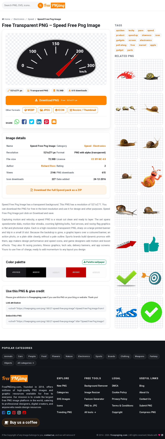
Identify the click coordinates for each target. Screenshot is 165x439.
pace (140, 30)
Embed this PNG (14, 315)
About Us (144, 392)
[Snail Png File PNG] (126, 176)
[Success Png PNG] (151, 278)
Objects (8, 363)
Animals (8, 356)
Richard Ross (48, 166)
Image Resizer (92, 392)
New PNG (62, 386)
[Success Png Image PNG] (151, 312)
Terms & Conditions (122, 405)
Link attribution (13, 303)
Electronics (99, 146)
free (133, 45)
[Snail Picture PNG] (151, 176)
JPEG (46, 110)
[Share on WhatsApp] (17, 123)
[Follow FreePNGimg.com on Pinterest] (14, 412)
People (32, 356)
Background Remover (96, 386)
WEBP (30, 110)
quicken (120, 30)
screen (132, 40)
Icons (60, 405)
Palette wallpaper (95, 262)
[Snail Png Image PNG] (151, 109)
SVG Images (63, 399)
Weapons (139, 356)
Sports (99, 356)
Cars (20, 356)
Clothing (125, 356)
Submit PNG (145, 405)
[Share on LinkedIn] (39, 123)
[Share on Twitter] (31, 123)
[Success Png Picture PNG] (151, 244)
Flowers (56, 356)
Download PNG (58, 100)
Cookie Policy (119, 392)
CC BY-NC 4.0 (98, 159)
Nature (69, 356)
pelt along (121, 45)
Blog (141, 386)
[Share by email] (54, 123)
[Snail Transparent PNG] (151, 210)
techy (131, 30)
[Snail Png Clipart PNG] (151, 75)
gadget (119, 50)
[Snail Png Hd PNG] (126, 109)
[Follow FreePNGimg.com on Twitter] (8, 412)
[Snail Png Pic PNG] (151, 142)
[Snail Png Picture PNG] (126, 142)
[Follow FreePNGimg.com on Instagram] (19, 412)
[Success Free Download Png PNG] (126, 312)
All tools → (90, 412)
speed (150, 30)
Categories (63, 392)
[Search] (40, 5)
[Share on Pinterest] (46, 123)
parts (130, 50)
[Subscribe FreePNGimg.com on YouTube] (24, 412)
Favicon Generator (94, 399)
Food (43, 356)
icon (157, 35)
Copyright (117, 412)
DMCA (115, 386)
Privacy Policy (119, 399)
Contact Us (145, 399)
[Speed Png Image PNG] (126, 75)
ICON (61, 110)
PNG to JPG (90, 405)
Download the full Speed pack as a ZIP (58, 190)
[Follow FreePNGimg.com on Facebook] (3, 412)
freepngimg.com (119, 435)
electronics (146, 40)
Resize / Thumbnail (84, 110)
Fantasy (153, 356)
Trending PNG (64, 412)
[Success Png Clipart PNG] (126, 244)
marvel (142, 45)
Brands (111, 356)
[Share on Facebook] (24, 123)
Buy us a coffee (23, 422)
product (120, 35)
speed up (133, 35)
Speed (87, 146)
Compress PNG (147, 412)
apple (153, 45)
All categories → (26, 363)
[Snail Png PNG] (126, 210)
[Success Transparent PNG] (126, 278)
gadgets (120, 40)
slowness (146, 35)
